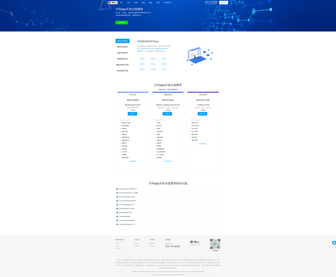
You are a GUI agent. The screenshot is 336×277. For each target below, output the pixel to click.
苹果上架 (153, 271)
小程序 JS (118, 248)
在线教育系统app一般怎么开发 (154, 265)
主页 (121, 2)
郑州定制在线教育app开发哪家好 (210, 265)
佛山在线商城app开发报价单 (152, 260)
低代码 (164, 58)
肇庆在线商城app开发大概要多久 (191, 265)
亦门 (186, 271)
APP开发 (148, 271)
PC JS (117, 245)
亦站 (188, 271)
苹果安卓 (142, 69)
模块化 (153, 64)
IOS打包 (173, 271)
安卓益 (182, 271)
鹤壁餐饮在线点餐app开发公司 (206, 260)
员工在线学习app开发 (128, 265)
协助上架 (164, 69)
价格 (136, 2)
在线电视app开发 (140, 265)
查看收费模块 (133, 161)
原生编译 (153, 58)
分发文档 (136, 245)
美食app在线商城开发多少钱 (138, 262)
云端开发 (142, 58)
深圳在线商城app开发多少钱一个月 (176, 262)
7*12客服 (153, 69)
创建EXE (167, 113)
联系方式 (151, 245)
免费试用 (121, 22)
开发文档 (136, 243)
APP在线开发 (142, 271)
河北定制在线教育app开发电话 (169, 260)
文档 (158, 2)
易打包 (163, 271)
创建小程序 (202, 113)
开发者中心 (168, 2)
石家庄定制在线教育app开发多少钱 (197, 262)
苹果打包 (168, 271)
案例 (143, 2)
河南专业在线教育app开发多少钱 (188, 260)
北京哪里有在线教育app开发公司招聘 (132, 260)
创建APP (132, 113)
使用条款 (151, 243)
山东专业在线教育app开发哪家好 (156, 262)
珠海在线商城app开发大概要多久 (168, 268)
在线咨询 (223, 2)
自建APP (197, 271)
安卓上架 (158, 271)
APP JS (117, 243)
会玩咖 (202, 271)
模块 (150, 2)
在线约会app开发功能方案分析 (172, 265)
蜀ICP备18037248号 (179, 274)
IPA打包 (178, 271)
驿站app (192, 271)
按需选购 (164, 64)
